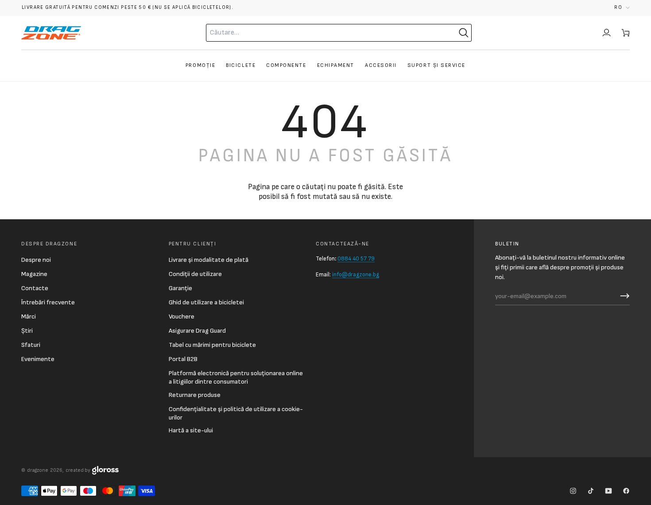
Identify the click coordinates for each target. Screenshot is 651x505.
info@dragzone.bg (355, 274)
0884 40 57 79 (356, 258)
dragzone (37, 470)
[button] (622, 8)
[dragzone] (51, 33)
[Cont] (606, 32)
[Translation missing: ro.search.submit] (463, 33)
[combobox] (318, 32)
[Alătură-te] (623, 296)
